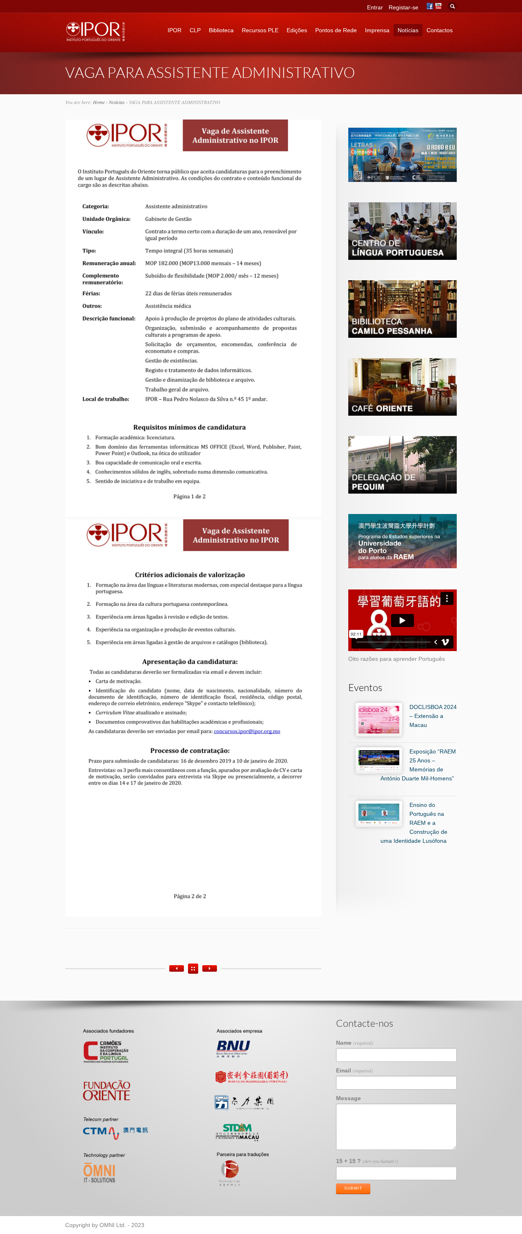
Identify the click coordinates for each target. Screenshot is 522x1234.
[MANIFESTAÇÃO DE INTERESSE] (176, 968)
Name (354, 1042)
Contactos (440, 30)
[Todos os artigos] (193, 969)
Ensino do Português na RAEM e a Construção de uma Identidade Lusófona (413, 823)
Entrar (375, 7)
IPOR (174, 30)
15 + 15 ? (367, 1161)
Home (99, 102)
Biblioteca (221, 30)
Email (354, 1070)
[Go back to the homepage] (95, 39)
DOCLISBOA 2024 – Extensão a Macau (433, 716)
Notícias (408, 30)
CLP (195, 30)
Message (348, 1098)
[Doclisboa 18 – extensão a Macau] (209, 968)
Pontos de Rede (336, 30)
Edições (297, 30)
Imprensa (377, 30)
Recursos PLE (260, 30)
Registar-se (403, 7)
